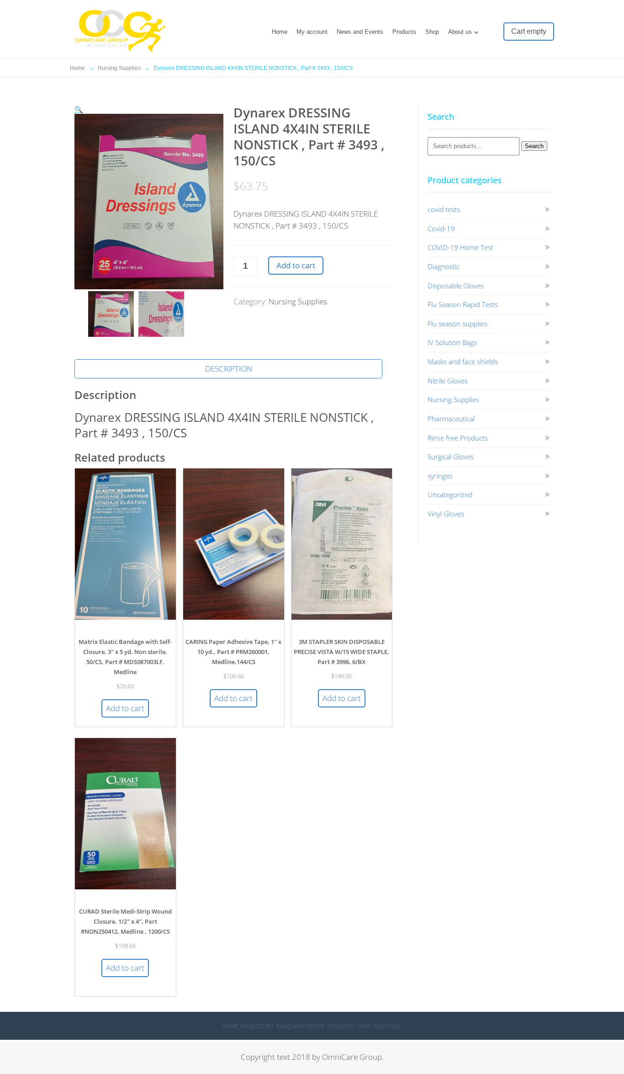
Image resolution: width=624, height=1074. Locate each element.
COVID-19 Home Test (460, 247)
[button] (78, 109)
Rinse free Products (458, 437)
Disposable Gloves (456, 285)
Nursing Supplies (119, 68)
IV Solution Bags (452, 342)
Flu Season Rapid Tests (463, 304)
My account (312, 31)
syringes (440, 475)
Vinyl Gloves (446, 513)
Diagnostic (444, 266)
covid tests (444, 209)
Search (534, 146)
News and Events (360, 31)
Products (404, 31)
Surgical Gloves (451, 456)
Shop (432, 31)
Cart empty (528, 31)
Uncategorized (450, 494)
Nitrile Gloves (448, 380)
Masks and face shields (463, 361)
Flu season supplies (457, 323)
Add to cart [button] (125, 708)
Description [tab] (228, 368)
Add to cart (295, 265)
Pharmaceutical (451, 418)
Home (279, 31)
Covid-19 (441, 228)
